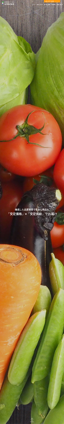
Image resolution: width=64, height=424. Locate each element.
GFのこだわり (40, 4)
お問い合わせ (60, 4)
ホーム (33, 4)
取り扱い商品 (47, 4)
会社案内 (54, 4)
